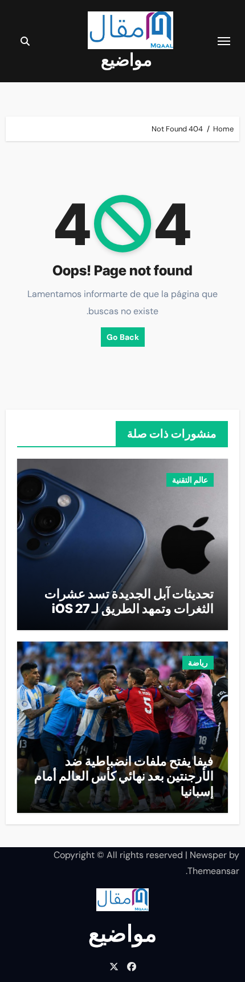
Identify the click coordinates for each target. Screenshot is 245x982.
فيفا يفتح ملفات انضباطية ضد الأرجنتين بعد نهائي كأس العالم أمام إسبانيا (124, 776)
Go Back (123, 337)
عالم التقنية (190, 480)
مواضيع (126, 59)
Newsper (208, 855)
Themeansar (213, 871)
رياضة (198, 663)
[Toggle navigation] (224, 41)
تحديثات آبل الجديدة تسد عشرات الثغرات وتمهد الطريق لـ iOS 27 (129, 601)
